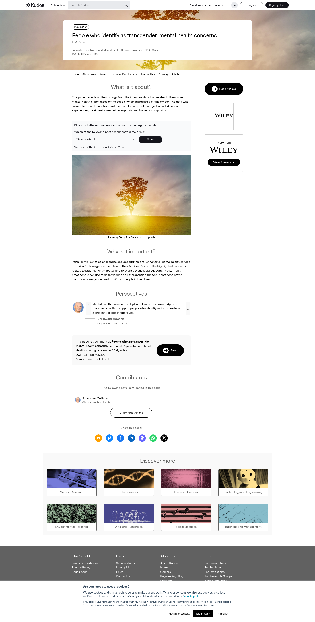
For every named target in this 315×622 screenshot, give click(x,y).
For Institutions (215, 572)
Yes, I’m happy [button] (203, 613)
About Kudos (169, 563)
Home (75, 74)
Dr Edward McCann (110, 319)
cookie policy (192, 596)
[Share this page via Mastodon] (142, 438)
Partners (166, 580)
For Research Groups (218, 576)
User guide (123, 567)
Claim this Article (131, 412)
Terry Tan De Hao (129, 237)
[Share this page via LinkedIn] (131, 438)
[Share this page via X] (164, 438)
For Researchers (215, 563)
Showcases (89, 74)
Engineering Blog (171, 576)
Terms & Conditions (85, 563)
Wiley (103, 74)
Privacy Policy (81, 567)
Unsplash (149, 237)
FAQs (119, 572)
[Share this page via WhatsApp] (153, 438)
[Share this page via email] (98, 438)
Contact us (123, 576)
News (164, 567)
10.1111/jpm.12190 (88, 53)
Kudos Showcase (216, 580)
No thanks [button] (223, 613)
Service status (125, 563)
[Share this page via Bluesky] (109, 438)
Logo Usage (80, 572)
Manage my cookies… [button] (179, 613)
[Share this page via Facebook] (120, 438)
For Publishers (214, 567)
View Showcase (223, 162)
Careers (165, 572)
